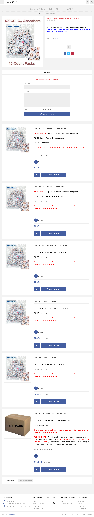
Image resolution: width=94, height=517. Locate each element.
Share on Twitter (68, 53)
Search (63, 501)
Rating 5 (50, 109)
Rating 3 (47, 109)
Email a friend (69, 47)
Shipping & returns (38, 503)
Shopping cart (82, 509)
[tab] (47, 72)
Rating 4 (48, 109)
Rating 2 (45, 109)
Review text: (27, 91)
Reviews (47, 72)
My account (81, 501)
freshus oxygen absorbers (26, 480)
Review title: (27, 83)
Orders (80, 503)
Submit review (48, 114)
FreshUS (57, 38)
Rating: (26, 109)
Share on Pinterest (72, 53)
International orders (66, 503)
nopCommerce (11, 514)
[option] (22, 41)
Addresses (81, 506)
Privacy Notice (37, 506)
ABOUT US (36, 501)
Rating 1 (44, 109)
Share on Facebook (65, 53)
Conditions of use (38, 509)
